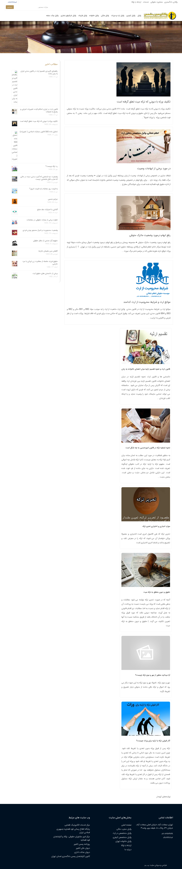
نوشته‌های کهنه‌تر (163, 797)
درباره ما (128, 849)
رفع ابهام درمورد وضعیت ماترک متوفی (149, 235)
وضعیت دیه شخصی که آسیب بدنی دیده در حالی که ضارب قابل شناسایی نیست (39, 178)
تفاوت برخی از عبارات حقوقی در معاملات (42, 220)
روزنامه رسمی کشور (82, 844)
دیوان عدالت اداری (82, 852)
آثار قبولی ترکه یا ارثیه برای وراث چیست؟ (153, 741)
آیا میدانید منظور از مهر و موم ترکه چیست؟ (152, 675)
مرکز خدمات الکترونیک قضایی (77, 825)
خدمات (146, 2)
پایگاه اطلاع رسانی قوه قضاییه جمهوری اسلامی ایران (73, 830)
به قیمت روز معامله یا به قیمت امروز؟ (43, 189)
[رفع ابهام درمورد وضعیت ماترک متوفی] (143, 229)
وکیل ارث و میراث (117, 15)
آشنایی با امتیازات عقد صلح (47, 209)
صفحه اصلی (126, 825)
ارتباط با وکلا (136, 2)
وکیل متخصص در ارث (122, 833)
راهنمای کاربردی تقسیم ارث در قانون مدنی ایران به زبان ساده (39, 72)
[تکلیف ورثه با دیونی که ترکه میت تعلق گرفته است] (143, 96)
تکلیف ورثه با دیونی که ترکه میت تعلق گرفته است (143, 102)
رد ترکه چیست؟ (52, 166)
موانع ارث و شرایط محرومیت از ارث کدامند (146, 302)
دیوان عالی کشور (83, 848)
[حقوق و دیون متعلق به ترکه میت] (145, 571)
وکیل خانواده (94, 15)
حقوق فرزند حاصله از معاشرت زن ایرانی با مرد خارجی (40, 262)
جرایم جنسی (53, 199)
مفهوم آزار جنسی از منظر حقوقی (45, 240)
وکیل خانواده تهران (123, 841)
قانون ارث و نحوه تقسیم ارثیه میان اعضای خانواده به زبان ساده (145, 370)
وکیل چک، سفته (52, 15)
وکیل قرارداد (82, 15)
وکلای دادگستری (170, 2)
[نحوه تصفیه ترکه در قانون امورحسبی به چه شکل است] (145, 426)
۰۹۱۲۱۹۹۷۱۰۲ (12, 2)
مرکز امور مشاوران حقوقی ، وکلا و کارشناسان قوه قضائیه (71, 838)
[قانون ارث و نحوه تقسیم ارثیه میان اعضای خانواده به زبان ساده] (145, 348)
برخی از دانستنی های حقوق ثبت (45, 273)
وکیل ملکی (105, 15)
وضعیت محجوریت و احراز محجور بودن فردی (40, 230)
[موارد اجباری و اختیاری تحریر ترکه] (145, 505)
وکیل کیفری (130, 15)
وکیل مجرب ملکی (123, 829)
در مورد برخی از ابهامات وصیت (153, 168)
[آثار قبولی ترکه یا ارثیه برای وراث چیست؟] (145, 719)
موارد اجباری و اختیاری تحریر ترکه (156, 526)
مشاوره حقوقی (156, 2)
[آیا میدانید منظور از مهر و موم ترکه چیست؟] (145, 654)
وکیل (139, 15)
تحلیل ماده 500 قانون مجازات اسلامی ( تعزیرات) (39, 131)
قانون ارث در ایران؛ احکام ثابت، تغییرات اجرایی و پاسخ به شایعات (39, 110)
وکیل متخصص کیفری (122, 837)
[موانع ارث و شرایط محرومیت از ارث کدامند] (153, 296)
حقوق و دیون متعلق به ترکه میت (156, 592)
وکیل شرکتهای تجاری (68, 15)
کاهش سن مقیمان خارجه (48, 251)
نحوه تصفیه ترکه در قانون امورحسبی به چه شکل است (148, 448)
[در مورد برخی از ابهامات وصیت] (143, 163)
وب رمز (146, 865)
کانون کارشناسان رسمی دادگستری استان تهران (70, 856)
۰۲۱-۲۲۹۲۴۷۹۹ (167, 834)
